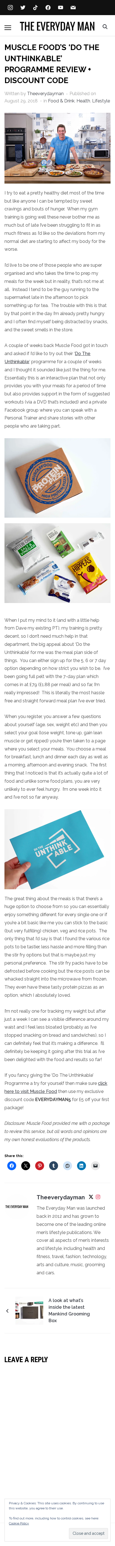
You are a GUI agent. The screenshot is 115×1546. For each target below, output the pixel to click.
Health (83, 101)
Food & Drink (61, 101)
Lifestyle (101, 101)
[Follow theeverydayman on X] (91, 1198)
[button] (7, 27)
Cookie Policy (19, 1523)
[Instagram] (98, 1198)
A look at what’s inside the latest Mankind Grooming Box (69, 1310)
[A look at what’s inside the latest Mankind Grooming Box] (29, 1310)
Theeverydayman (45, 93)
